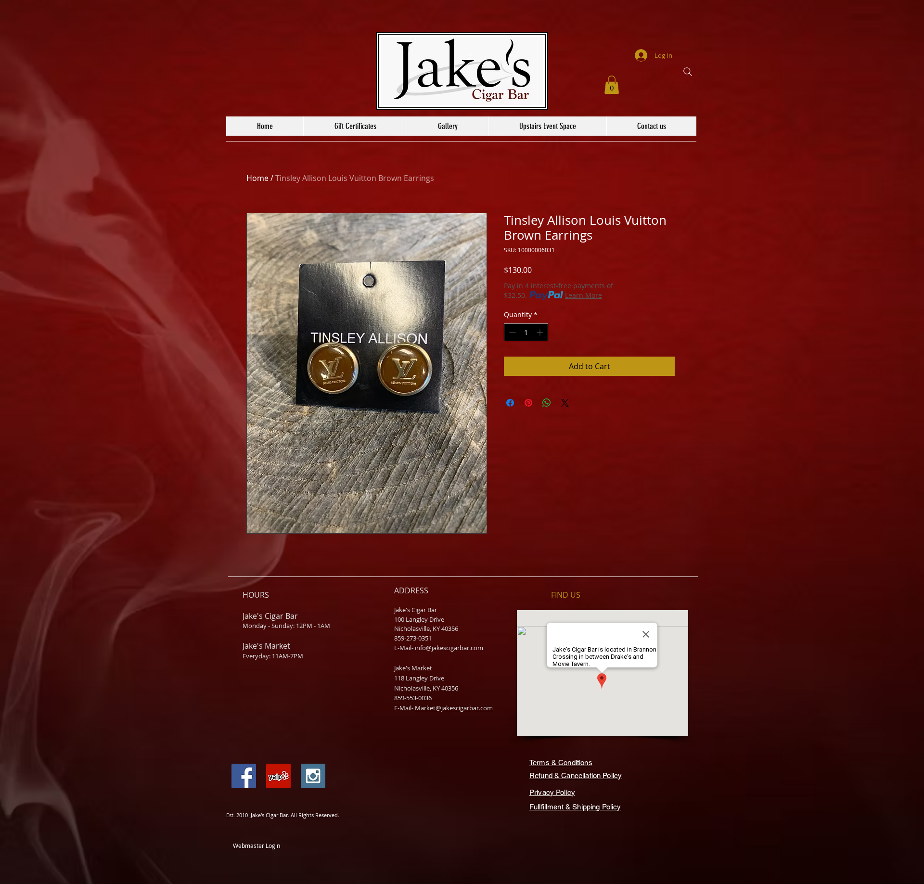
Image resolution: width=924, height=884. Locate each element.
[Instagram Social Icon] (313, 776)
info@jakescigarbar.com (449, 647)
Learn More (583, 295)
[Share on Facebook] (510, 403)
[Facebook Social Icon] (243, 776)
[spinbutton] (526, 332)
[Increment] (541, 332)
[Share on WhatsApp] (546, 403)
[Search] (688, 72)
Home (257, 178)
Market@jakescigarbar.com (454, 708)
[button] (611, 85)
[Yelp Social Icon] (278, 776)
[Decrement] (511, 332)
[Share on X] (565, 403)
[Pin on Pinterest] (528, 403)
